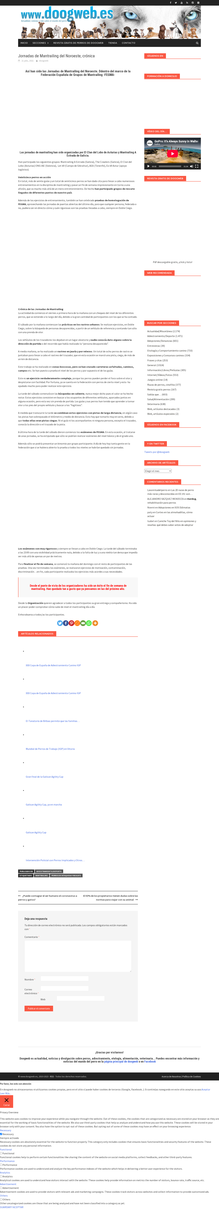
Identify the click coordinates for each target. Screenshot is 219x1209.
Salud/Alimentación (158, 399)
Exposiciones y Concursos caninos (165, 355)
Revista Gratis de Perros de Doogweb (78, 42)
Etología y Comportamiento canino (166, 350)
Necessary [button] (5, 1130)
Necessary (8, 1134)
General (151, 365)
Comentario (32, 936)
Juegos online (155, 379)
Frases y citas (154, 360)
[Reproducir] (148, 166)
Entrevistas (153, 345)
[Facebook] (66, 623)
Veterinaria (153, 404)
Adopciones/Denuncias (159, 340)
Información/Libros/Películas (163, 370)
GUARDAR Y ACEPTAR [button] (11, 1207)
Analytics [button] (5, 1172)
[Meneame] (77, 623)
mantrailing (41, 875)
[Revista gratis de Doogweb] (172, 222)
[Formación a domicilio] (172, 102)
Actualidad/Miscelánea (159, 331)
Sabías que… (154, 394)
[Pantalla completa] (196, 166)
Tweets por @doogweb (156, 451)
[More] (95, 623)
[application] (172, 154)
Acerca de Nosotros (171, 1076)
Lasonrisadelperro (157, 490)
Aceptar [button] (206, 1089)
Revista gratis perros (158, 389)
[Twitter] (60, 623)
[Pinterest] (71, 623)
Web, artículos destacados (161, 409)
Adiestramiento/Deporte (49, 871)
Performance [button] (7, 1161)
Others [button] (4, 1195)
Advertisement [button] (8, 1184)
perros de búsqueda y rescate (66, 875)
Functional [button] (6, 1149)
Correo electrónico (32, 991)
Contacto (128, 42)
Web (43, 999)
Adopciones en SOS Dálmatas (174, 507)
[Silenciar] (191, 166)
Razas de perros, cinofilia (161, 384)
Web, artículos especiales (161, 413)
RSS (52, 1076)
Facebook (150, 1061)
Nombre (30, 979)
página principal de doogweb (121, 1061)
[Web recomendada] (172, 296)
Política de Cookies (191, 1076)
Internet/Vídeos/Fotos (159, 374)
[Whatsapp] (89, 623)
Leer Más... (5, 1093)
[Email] (83, 623)
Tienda (112, 42)
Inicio (24, 42)
